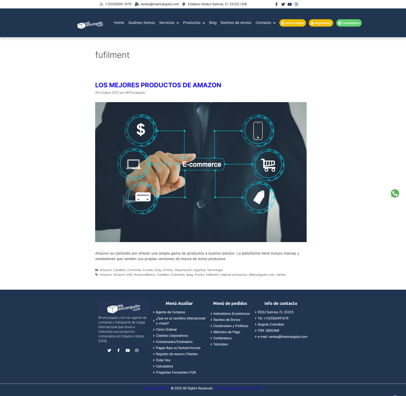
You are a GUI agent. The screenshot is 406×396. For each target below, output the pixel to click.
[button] (292, 23)
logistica (199, 270)
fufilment (212, 274)
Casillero (119, 270)
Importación (183, 270)
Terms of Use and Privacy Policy (238, 388)
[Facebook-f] (276, 4)
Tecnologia (214, 270)
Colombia (134, 270)
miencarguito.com (157, 388)
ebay (189, 274)
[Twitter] (283, 4)
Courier (148, 270)
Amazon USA (122, 274)
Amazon (106, 270)
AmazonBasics (144, 274)
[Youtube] (290, 4)
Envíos (168, 270)
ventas (281, 274)
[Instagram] (296, 4)
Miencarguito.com (261, 274)
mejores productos (233, 274)
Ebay (158, 270)
